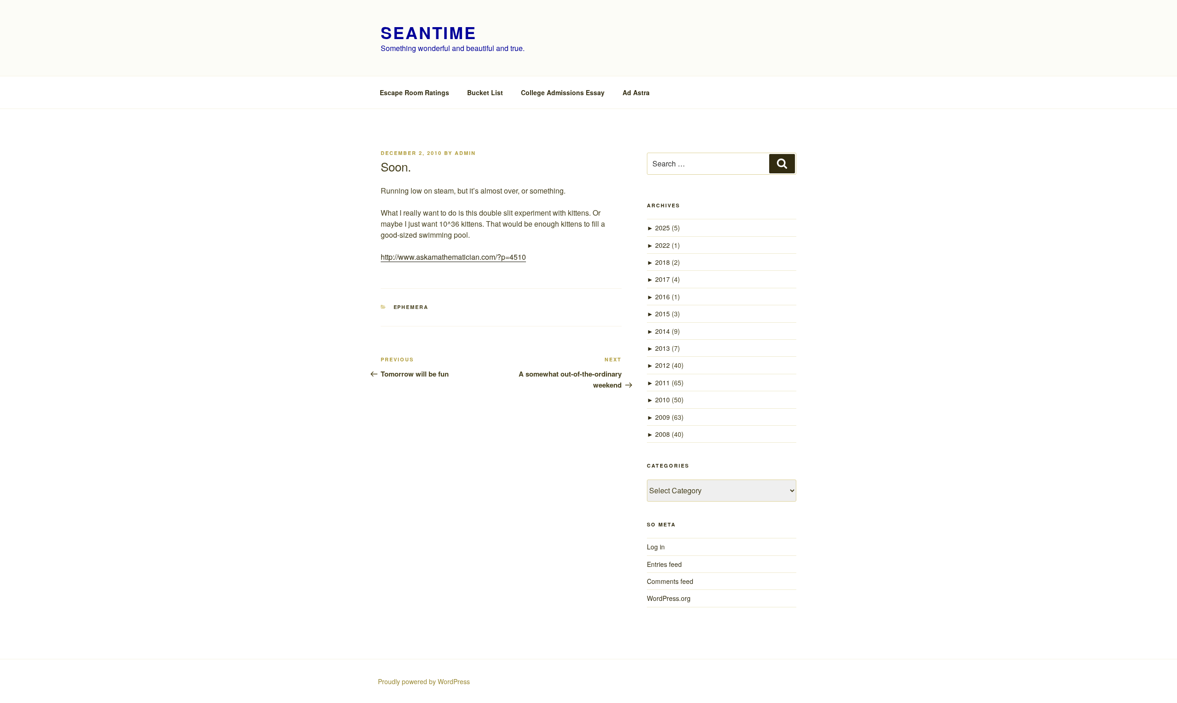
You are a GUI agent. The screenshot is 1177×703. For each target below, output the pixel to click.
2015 (662, 313)
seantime (429, 32)
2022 (662, 245)
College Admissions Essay (563, 92)
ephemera (411, 306)
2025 (662, 227)
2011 (662, 382)
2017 (662, 279)
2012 (662, 365)
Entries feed (664, 564)
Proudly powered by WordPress (424, 681)
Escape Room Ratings (414, 92)
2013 (662, 348)
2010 (662, 399)
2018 (662, 262)
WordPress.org (669, 598)
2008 (662, 434)
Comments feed (670, 581)
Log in (656, 546)
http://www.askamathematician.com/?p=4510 (453, 256)
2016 (662, 296)
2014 (662, 331)
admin (465, 152)
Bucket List (485, 92)
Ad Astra (636, 92)
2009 (662, 417)
